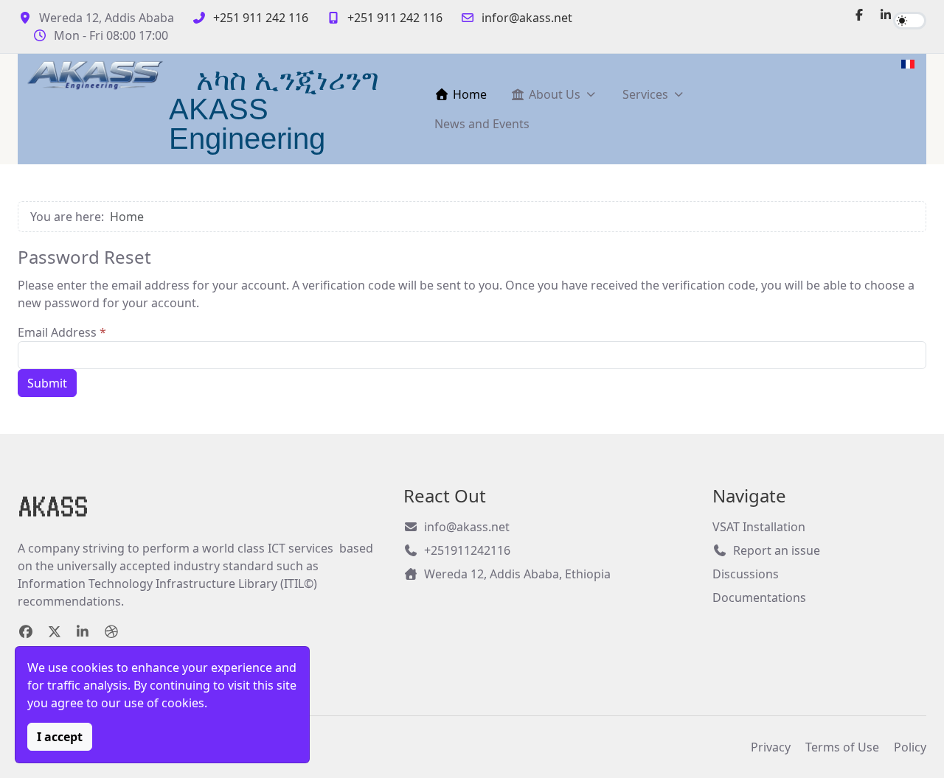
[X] (54, 631)
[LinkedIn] (885, 15)
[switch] (909, 20)
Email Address (62, 332)
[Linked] (82, 631)
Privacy (771, 747)
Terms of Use (842, 747)
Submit (47, 383)
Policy (910, 747)
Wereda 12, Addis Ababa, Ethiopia (517, 574)
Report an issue (776, 550)
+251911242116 (467, 550)
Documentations (759, 597)
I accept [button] (60, 737)
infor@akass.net (527, 18)
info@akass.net (467, 527)
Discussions (745, 574)
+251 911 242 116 (260, 18)
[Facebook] (859, 15)
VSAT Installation (758, 527)
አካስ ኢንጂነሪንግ (287, 79)
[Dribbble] (111, 631)
